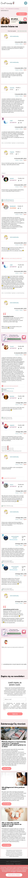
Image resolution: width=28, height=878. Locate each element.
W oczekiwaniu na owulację (12, 8)
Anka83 (12, 178)
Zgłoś (25, 44)
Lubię (20, 44)
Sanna (11, 484)
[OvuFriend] (7, 4)
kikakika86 (12, 206)
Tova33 (12, 346)
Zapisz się (15, 714)
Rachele (12, 396)
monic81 (12, 87)
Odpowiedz (21, 14)
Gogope (12, 152)
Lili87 (11, 120)
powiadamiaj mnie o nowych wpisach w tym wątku (14, 664)
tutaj (4, 709)
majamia (12, 425)
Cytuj (16, 44)
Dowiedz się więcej (21, 871)
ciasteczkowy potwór (15, 537)
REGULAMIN (17, 864)
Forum (2, 8)
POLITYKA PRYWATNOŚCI (15, 861)
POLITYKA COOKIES (10, 864)
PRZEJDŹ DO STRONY (14, 875)
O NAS (7, 861)
